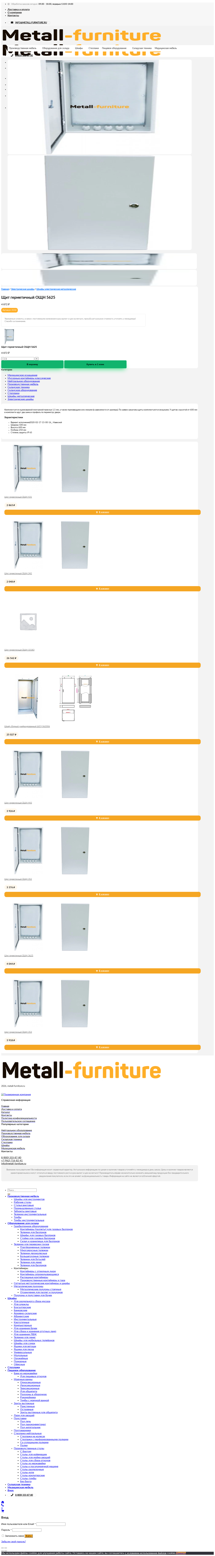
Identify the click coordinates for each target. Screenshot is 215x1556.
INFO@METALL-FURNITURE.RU (31, 23)
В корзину (32, 364)
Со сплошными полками (34, 1442)
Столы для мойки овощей (35, 1457)
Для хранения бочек (25, 1328)
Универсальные (23, 1352)
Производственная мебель (22, 48)
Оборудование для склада (55, 48)
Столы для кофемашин (33, 1454)
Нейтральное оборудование (24, 381)
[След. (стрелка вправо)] (5, 1550)
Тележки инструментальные (30, 1214)
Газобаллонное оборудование (31, 1226)
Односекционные (30, 1382)
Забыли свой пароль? (13, 1541)
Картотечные (21, 1322)
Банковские (20, 1310)
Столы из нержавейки (33, 1463)
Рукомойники (28, 1397)
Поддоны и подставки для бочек (33, 1295)
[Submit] (9, 1194)
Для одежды (21, 1304)
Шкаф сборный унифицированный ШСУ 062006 (27, 726)
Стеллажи (94, 48)
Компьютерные (23, 1325)
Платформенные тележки (35, 1247)
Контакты (13, 15)
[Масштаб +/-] (5, 1547)
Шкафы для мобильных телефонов (34, 1340)
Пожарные (20, 1361)
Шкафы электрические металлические (56, 289)
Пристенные (27, 1406)
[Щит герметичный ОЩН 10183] (28, 644)
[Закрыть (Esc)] (2, 1547)
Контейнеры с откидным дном (38, 1271)
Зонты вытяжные (24, 1403)
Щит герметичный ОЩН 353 (18, 1032)
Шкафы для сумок (24, 1343)
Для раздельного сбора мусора (32, 1301)
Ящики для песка (24, 1349)
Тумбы (17, 1217)
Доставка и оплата (19, 9)
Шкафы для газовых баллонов (37, 1235)
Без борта (25, 1481)
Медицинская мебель (166, 48)
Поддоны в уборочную (33, 1394)
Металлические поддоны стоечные (40, 1289)
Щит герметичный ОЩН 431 (18, 497)
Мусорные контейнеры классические (29, 378)
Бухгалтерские (22, 1307)
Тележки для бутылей (32, 1259)
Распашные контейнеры (34, 1277)
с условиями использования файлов (145, 1553)
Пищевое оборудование (114, 48)
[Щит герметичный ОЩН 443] (51, 797)
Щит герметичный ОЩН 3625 (18, 956)
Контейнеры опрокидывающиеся (39, 1274)
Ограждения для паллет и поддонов (41, 1292)
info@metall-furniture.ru (13, 1163)
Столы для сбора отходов (35, 1460)
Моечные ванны (23, 1379)
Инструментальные (25, 1319)
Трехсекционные (29, 1388)
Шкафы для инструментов (29, 1199)
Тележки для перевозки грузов (31, 1244)
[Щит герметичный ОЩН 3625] (51, 950)
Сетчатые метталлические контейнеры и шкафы (42, 1283)
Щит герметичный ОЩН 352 (18, 879)
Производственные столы (29, 1448)
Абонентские (21, 1316)
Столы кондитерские (32, 1475)
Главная (5, 289)
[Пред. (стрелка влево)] (2, 1550)
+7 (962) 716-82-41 (12, 1160)
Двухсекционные (30, 1385)
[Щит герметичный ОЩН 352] (51, 873)
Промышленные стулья (27, 1208)
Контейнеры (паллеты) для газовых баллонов (46, 1229)
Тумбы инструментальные (29, 1220)
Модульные (21, 1355)
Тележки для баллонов (33, 1232)
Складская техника (142, 48)
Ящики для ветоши (25, 1346)
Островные (26, 1409)
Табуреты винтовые (25, 1211)
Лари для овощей (24, 1415)
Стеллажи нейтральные (28, 1433)
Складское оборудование (22, 390)
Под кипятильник (30, 1427)
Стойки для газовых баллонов (37, 1238)
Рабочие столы (22, 1202)
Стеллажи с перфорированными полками (44, 1439)
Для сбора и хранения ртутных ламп (35, 1331)
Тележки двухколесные (33, 1253)
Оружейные (21, 1358)
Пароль (6, 1530)
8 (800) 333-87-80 (24, 56)
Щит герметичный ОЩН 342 (18, 574)
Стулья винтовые (24, 1205)
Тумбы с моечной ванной (34, 1400)
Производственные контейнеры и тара (42, 1280)
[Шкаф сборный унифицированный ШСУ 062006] (51, 720)
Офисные (19, 1364)
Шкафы (79, 48)
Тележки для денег (31, 1262)
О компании (15, 12)
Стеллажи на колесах (32, 1436)
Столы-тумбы (28, 1478)
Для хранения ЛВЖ (25, 1334)
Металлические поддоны (28, 1286)
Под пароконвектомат (33, 1424)
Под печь (25, 1421)
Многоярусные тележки (34, 1250)
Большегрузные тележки (34, 1256)
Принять (181, 1553)
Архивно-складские (25, 1313)
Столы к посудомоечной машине (39, 1466)
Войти (28, 1536)
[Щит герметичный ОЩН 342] (51, 568)
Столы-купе (27, 1472)
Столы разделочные (32, 1469)
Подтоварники (22, 1430)
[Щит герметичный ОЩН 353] (51, 1026)
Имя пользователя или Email (18, 1524)
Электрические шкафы (22, 289)
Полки (24, 1445)
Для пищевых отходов (33, 1376)
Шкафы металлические (21, 396)
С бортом (25, 1451)
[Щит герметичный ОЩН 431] (51, 491)
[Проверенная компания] (16, 1094)
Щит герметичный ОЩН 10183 (19, 650)
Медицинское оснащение (22, 375)
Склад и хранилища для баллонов (40, 1241)
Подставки (20, 1418)
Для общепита (28, 1391)
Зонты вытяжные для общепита (39, 1412)
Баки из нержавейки (25, 1373)
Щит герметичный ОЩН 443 (18, 803)
